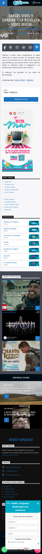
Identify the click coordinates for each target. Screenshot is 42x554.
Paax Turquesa (9, 192)
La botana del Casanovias (12, 235)
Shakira (30, 80)
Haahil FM (7, 182)
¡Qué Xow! (6, 256)
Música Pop (14, 13)
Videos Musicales (26, 13)
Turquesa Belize (9, 187)
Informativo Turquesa (11, 222)
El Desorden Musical (10, 262)
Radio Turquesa (20, 33)
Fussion (6, 242)
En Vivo (37, 3)
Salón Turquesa (9, 199)
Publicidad (7, 210)
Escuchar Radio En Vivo (10, 455)
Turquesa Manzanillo (11, 190)
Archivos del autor (21, 99)
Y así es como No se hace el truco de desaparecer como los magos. (20, 414)
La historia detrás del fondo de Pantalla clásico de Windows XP (19, 390)
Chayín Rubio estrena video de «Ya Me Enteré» (20, 355)
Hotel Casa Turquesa (11, 207)
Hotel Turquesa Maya (11, 204)
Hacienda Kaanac (10, 202)
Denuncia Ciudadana (10, 229)
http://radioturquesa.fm (13, 467)
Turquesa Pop (9, 184)
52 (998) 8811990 (11, 471)
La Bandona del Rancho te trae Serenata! (20, 325)
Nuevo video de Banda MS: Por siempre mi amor (20, 294)
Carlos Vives (20, 80)
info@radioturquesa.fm (13, 475)
